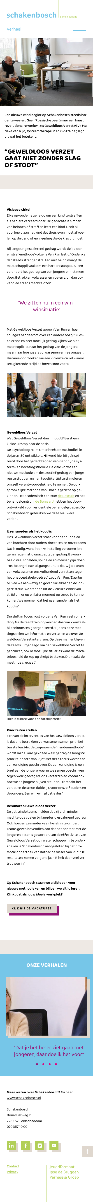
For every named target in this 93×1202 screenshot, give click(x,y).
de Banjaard (44, 501)
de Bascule (66, 496)
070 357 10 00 (17, 1127)
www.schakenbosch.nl (24, 1098)
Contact (13, 1166)
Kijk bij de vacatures (32, 908)
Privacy (12, 1172)
